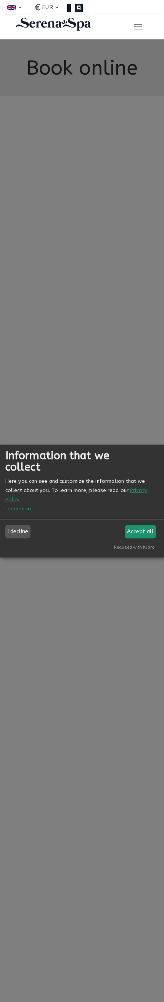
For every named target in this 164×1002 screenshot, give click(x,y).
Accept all (140, 531)
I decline (18, 531)
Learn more (19, 509)
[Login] (69, 8)
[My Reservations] (79, 8)
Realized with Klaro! (135, 547)
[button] (14, 7)
